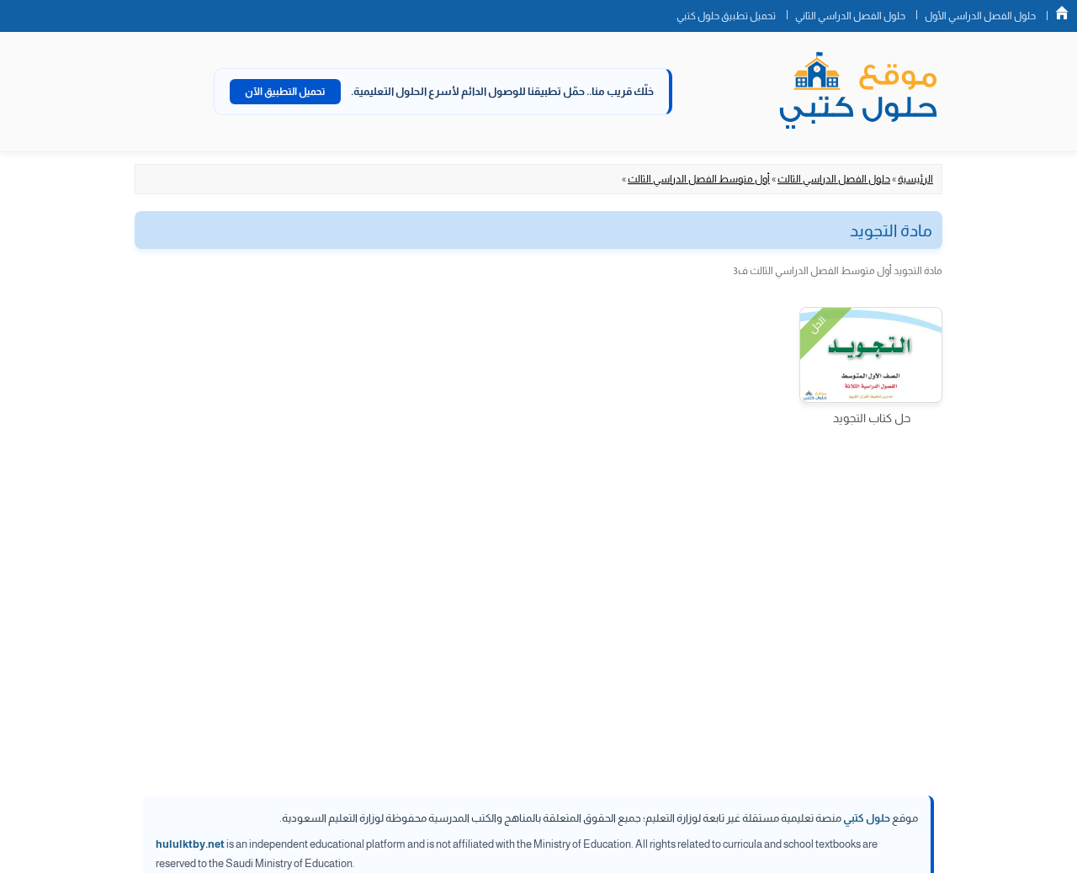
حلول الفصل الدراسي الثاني (850, 16)
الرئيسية (915, 179)
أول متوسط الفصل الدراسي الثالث (699, 179)
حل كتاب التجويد (871, 418)
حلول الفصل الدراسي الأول (980, 16)
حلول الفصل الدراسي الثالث (833, 179)
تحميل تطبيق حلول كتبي (726, 16)
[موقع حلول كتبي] (858, 92)
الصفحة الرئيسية (1062, 13)
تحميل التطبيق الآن (285, 92)
